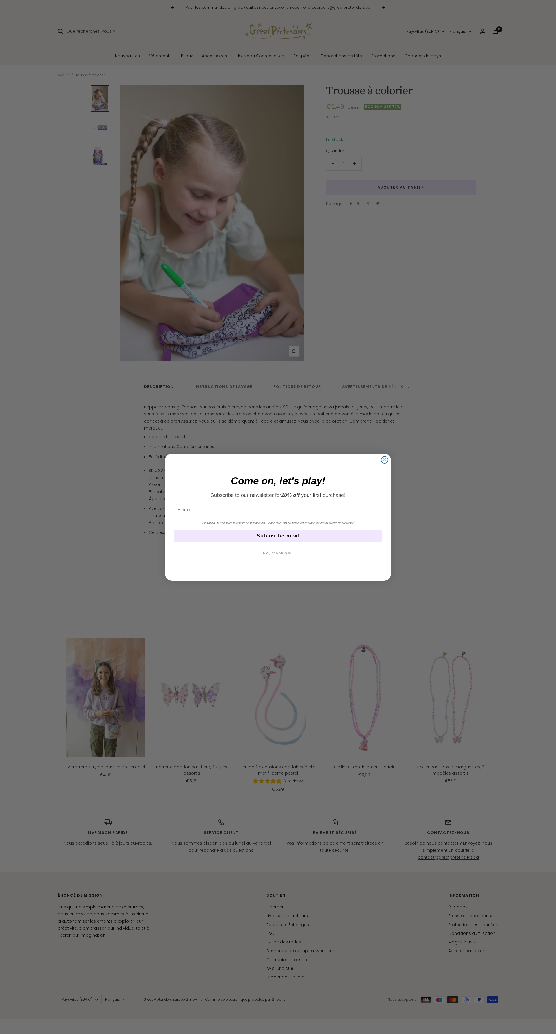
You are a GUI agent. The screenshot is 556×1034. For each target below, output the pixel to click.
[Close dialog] (384, 459)
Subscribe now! (278, 535)
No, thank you (278, 553)
